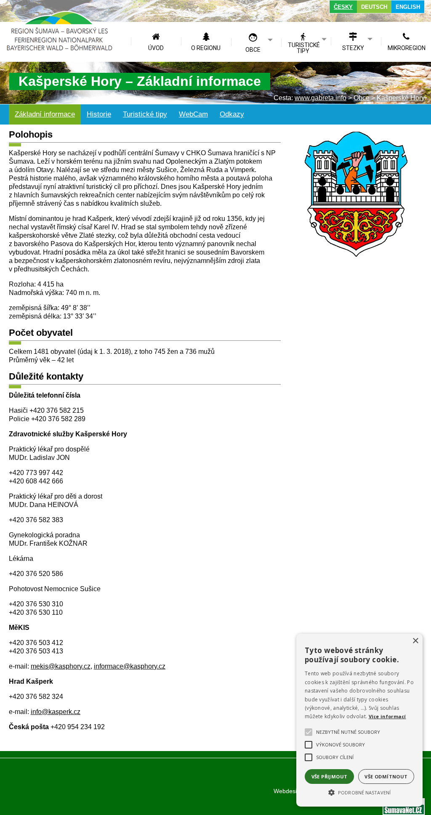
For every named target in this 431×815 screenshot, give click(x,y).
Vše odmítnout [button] (385, 776)
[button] (359, 792)
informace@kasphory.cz (129, 666)
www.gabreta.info (320, 97)
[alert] (359, 720)
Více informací (387, 716)
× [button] (415, 641)
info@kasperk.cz (55, 711)
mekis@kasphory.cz (60, 666)
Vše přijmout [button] (329, 776)
